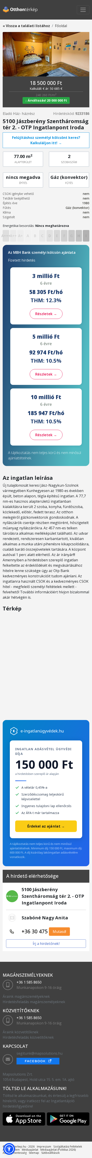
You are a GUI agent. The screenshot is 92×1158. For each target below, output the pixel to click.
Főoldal (61, 25)
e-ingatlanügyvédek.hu (42, 731)
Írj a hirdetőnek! (46, 943)
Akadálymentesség (15, 1153)
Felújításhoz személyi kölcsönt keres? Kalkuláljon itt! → (46, 140)
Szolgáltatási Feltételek (67, 1146)
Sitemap (34, 1153)
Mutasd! (59, 931)
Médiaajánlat (30, 1150)
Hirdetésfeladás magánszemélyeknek (34, 1001)
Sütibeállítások (50, 1153)
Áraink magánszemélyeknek (26, 996)
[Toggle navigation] (83, 9)
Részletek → (46, 313)
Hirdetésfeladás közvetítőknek (28, 1037)
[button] (9, 1149)
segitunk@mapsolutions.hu (40, 1053)
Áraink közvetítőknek (20, 1032)
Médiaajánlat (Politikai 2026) (58, 1150)
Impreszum (44, 1146)
